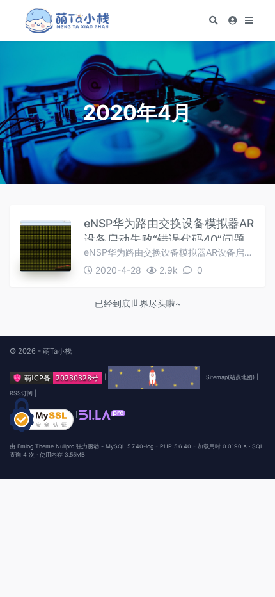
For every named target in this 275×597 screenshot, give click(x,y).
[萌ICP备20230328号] (57, 376)
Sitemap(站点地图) (230, 376)
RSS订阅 (21, 393)
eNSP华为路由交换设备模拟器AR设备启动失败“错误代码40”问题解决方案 (169, 229)
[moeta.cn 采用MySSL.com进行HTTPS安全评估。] (42, 414)
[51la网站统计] (102, 414)
